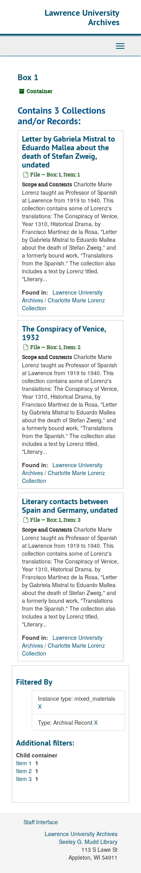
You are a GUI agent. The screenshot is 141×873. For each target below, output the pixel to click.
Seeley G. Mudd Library (88, 841)
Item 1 (24, 763)
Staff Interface (41, 822)
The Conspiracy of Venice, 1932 (64, 333)
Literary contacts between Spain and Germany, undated (70, 505)
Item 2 (24, 771)
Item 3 (24, 779)
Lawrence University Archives (82, 17)
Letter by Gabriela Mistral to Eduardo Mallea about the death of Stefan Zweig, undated (68, 152)
